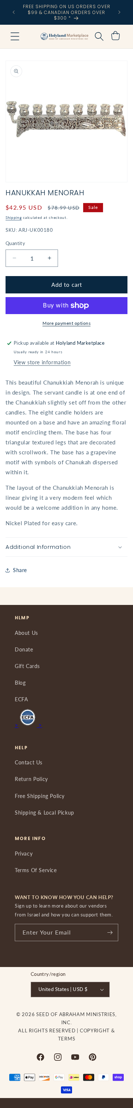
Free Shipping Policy (40, 796)
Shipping (14, 217)
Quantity (15, 243)
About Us (26, 633)
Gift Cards (27, 666)
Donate (24, 649)
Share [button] (20, 570)
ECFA (21, 699)
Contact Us (28, 762)
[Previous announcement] (14, 12)
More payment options (66, 323)
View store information (42, 362)
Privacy (24, 853)
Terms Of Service (36, 870)
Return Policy (31, 779)
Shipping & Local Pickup (44, 812)
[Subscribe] (110, 932)
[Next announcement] (119, 12)
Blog (20, 682)
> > (28, 725)
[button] (15, 36)
